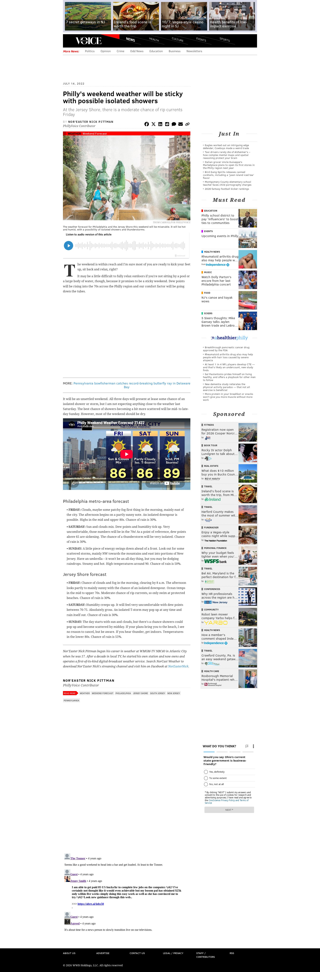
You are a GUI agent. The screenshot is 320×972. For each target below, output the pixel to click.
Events (201, 39)
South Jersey (157, 693)
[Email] (181, 124)
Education (156, 51)
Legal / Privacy (173, 953)
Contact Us (137, 953)
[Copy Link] (187, 124)
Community (211, 609)
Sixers (208, 313)
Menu (69, 41)
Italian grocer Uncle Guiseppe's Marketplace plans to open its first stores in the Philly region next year (229, 165)
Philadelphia (123, 693)
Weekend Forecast (95, 133)
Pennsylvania (71, 700)
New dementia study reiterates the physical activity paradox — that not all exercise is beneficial (226, 387)
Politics (90, 51)
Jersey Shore (140, 693)
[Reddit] (167, 124)
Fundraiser (211, 527)
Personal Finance (215, 548)
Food (207, 292)
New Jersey (173, 693)
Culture (177, 39)
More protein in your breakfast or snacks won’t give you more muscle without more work (228, 396)
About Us (69, 953)
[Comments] (174, 124)
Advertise (102, 953)
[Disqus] (126, 802)
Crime (120, 51)
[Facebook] (147, 124)
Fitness (209, 424)
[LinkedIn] (160, 124)
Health (154, 39)
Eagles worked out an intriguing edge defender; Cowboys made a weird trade (226, 146)
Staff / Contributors (205, 954)
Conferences (212, 589)
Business (175, 51)
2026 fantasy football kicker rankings (227, 188)
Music (208, 272)
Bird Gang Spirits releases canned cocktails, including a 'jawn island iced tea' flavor (228, 175)
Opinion (106, 51)
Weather (74, 133)
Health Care (211, 671)
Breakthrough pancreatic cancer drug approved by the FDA (226, 348)
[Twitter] (153, 124)
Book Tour (210, 445)
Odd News (137, 51)
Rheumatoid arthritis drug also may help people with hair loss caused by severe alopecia (228, 357)
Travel (208, 486)
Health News (212, 251)
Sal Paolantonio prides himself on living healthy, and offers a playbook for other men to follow (229, 377)
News (130, 39)
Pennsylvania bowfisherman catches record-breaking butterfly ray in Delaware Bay (132, 385)
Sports (225, 39)
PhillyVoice (88, 41)
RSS (232, 953)
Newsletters (194, 51)
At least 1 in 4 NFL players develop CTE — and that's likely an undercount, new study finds (229, 367)
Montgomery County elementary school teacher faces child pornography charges (227, 183)
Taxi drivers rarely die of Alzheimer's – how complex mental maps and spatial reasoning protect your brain (226, 155)
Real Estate (211, 466)
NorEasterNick (178, 666)
